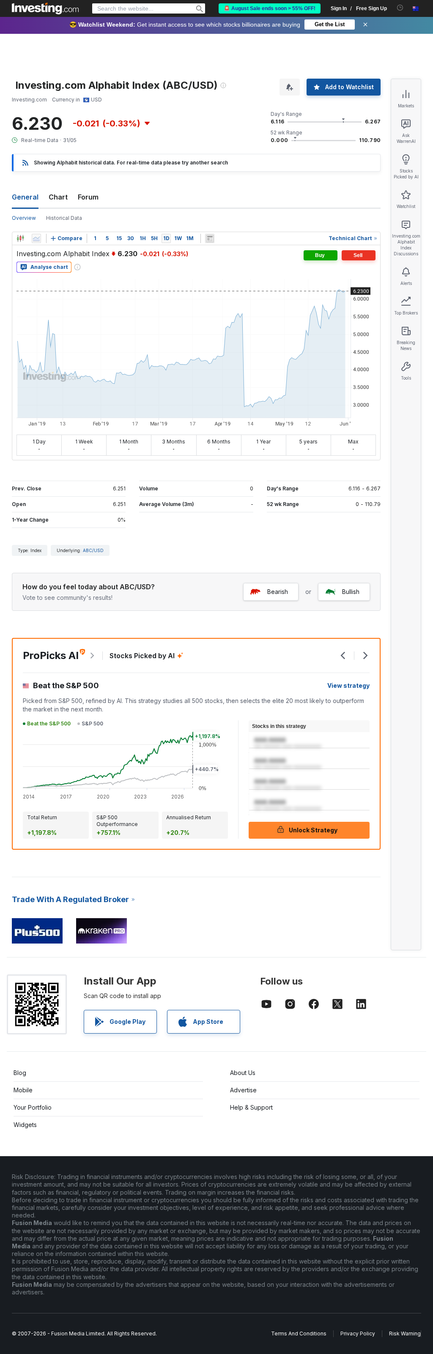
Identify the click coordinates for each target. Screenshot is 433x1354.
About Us (242, 1072)
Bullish (350, 591)
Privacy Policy (357, 1333)
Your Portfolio (33, 1107)
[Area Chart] (36, 238)
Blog (20, 1072)
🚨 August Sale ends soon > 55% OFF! (269, 8)
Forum (88, 197)
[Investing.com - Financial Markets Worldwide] (45, 8)
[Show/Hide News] (209, 238)
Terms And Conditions (298, 1333)
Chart (58, 197)
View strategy (348, 685)
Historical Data (64, 218)
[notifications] (400, 8)
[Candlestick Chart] (20, 238)
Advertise (243, 1090)
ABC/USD (93, 550)
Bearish (277, 591)
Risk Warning (405, 1333)
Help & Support (251, 1107)
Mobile (23, 1090)
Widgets (25, 1124)
